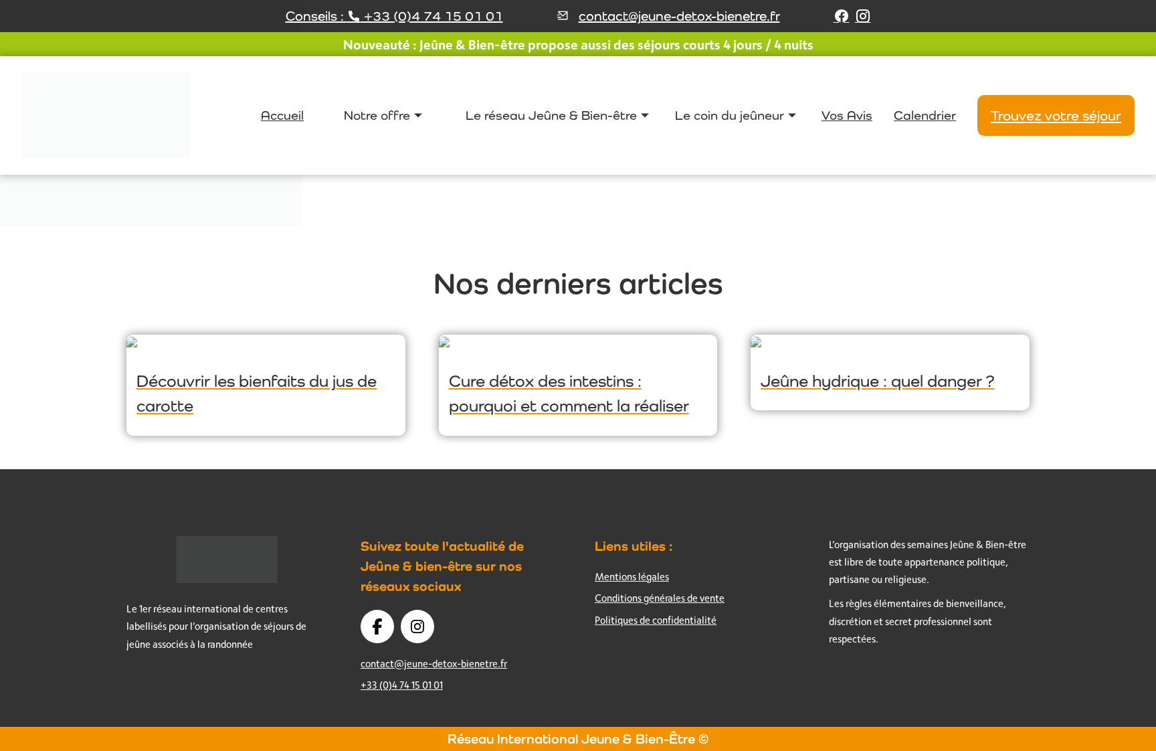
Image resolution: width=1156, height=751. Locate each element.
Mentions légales (632, 576)
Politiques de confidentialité (655, 620)
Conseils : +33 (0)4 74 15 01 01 (394, 16)
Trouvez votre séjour (1056, 115)
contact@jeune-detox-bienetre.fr (679, 16)
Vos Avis (847, 115)
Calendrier (925, 115)
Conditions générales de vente (660, 598)
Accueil (282, 115)
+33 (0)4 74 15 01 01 (402, 685)
